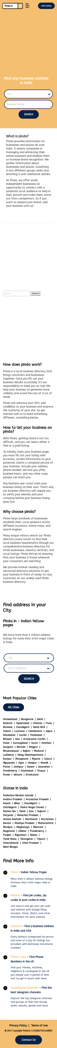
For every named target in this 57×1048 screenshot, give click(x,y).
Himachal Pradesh (27, 815)
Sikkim (33, 834)
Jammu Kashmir (12, 819)
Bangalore (27, 719)
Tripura (40, 838)
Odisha (22, 831)
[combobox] (27, 94)
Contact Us (29, 1039)
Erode (6, 774)
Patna (6, 766)
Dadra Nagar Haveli (32, 807)
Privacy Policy (18, 1025)
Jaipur (49, 731)
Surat (34, 742)
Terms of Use (39, 1025)
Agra (21, 762)
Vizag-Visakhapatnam (30, 754)
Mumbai (7, 727)
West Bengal (10, 846)
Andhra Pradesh (12, 799)
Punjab (7, 834)
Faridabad (36, 735)
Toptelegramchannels (24, 987)
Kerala (7, 823)
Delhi (40, 719)
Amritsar (46, 742)
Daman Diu (9, 811)
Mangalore (21, 758)
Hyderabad (22, 723)
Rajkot (26, 750)
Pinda (14, 872)
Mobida (15, 895)
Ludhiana (8, 754)
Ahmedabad (10, 719)
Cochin (23, 735)
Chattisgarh (10, 807)
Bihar (17, 803)
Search (28, 114)
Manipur (8, 827)
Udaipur (32, 762)
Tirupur (41, 770)
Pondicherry (10, 770)
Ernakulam (32, 774)
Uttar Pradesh (30, 842)
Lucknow (19, 731)
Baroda (21, 746)
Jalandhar (44, 766)
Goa (17, 739)
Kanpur (7, 758)
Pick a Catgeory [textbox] (17, 668)
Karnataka (47, 819)
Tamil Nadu (10, 838)
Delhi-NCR (39, 727)
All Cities (13, 707)
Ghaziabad (9, 735)
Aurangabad (20, 742)
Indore (7, 731)
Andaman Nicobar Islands (18, 795)
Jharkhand (31, 819)
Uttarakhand (10, 842)
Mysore (36, 758)
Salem (30, 766)
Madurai (39, 750)
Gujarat (41, 811)
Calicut (48, 758)
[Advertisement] (28, 40)
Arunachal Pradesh (37, 799)
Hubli (6, 742)
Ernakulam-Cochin (34, 739)
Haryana (8, 815)
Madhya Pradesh (24, 823)
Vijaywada (9, 762)
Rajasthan (20, 834)
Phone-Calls (18, 957)
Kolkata (7, 723)
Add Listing (46, 6)
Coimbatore (35, 731)
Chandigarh (22, 727)
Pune (49, 723)
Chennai (37, 723)
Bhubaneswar (11, 750)
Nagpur (33, 746)
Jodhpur (18, 766)
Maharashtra (46, 823)
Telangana (26, 838)
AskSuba (16, 926)
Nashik (44, 762)
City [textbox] (9, 94)
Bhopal (7, 739)
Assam (6, 803)
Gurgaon (8, 746)
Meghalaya (22, 827)
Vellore (18, 774)
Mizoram (38, 827)
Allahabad (27, 770)
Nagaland (9, 831)
